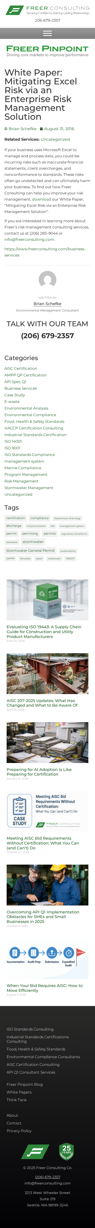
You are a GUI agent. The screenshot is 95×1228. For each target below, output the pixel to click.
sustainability (68, 551)
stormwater (33, 542)
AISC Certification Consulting (33, 1064)
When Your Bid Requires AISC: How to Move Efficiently (45, 988)
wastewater (54, 558)
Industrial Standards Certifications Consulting (38, 1039)
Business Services (20, 388)
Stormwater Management (28, 488)
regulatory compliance (74, 533)
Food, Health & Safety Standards (34, 421)
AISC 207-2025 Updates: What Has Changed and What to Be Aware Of (42, 703)
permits (50, 533)
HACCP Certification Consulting (33, 428)
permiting (30, 533)
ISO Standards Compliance (29, 454)
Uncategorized (55, 139)
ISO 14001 (13, 441)
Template (25, 558)
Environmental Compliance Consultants (43, 1057)
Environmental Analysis (26, 408)
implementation (36, 526)
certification (15, 518)
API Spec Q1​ (15, 382)
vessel (39, 558)
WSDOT (70, 558)
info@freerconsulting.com (29, 239)
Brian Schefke (47, 303)
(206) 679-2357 (47, 1177)
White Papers (19, 1092)
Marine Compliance (22, 468)
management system (24, 461)
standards (11, 542)
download (41, 199)
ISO (53, 526)
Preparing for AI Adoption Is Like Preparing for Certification (39, 772)
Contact (14, 1123)
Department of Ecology (67, 518)
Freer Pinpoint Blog (25, 1084)
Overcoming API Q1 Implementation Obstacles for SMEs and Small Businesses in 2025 (43, 917)
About (12, 1115)
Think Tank (17, 1100)
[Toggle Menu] (47, 33)
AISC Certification (20, 368)
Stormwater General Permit (30, 551)
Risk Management (21, 481)
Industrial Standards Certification (35, 435)
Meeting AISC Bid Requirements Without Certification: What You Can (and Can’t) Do (43, 843)
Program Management (26, 474)
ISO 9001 (12, 448)
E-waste (11, 401)
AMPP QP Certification (25, 375)
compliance (39, 518)
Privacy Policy (19, 1131)
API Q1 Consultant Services (31, 1072)
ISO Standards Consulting (30, 1029)
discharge (13, 526)
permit (11, 533)
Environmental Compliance (30, 415)
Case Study (14, 395)
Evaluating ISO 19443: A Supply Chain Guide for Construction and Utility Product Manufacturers (44, 631)
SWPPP (10, 558)
